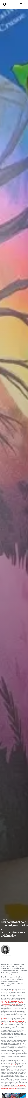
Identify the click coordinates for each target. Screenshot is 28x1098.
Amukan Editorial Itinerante (9, 1065)
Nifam (13, 991)
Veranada (3, 1018)
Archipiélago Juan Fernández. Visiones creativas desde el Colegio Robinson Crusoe (13, 1087)
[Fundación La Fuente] (9, 5)
